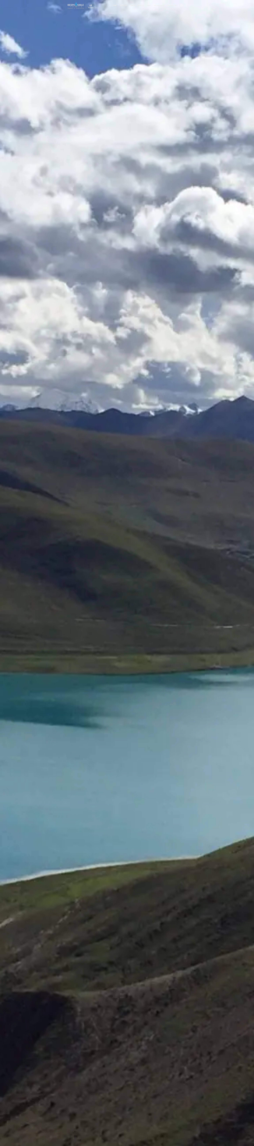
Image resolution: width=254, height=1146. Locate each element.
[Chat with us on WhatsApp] (181, 5)
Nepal (132, 5)
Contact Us (171, 5)
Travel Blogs (159, 5)
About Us (123, 5)
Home (115, 5)
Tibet (149, 5)
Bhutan (141, 5)
